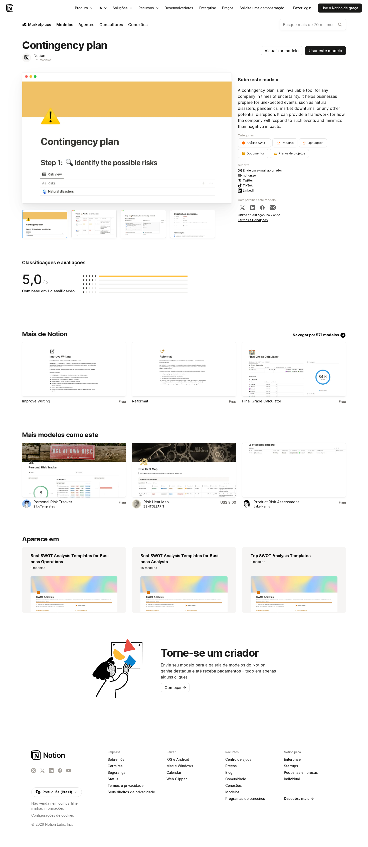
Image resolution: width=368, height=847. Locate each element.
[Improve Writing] (74, 369)
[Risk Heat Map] (184, 470)
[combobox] (313, 24)
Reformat (140, 401)
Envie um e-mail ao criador (262, 170)
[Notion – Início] (10, 8)
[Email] (272, 207)
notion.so (249, 175)
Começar (175, 687)
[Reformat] (184, 369)
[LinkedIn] (252, 207)
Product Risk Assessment (276, 501)
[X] (242, 207)
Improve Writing (36, 401)
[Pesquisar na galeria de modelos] (339, 24)
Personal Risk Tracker (53, 501)
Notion (39, 55)
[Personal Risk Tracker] (74, 470)
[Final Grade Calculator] (294, 369)
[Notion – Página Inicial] (48, 755)
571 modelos (42, 60)
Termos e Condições (253, 220)
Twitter (248, 180)
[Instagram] (33, 770)
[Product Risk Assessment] (294, 470)
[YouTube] (68, 770)
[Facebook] (262, 207)
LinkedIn (249, 190)
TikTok (248, 185)
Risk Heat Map (156, 501)
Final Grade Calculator (261, 401)
